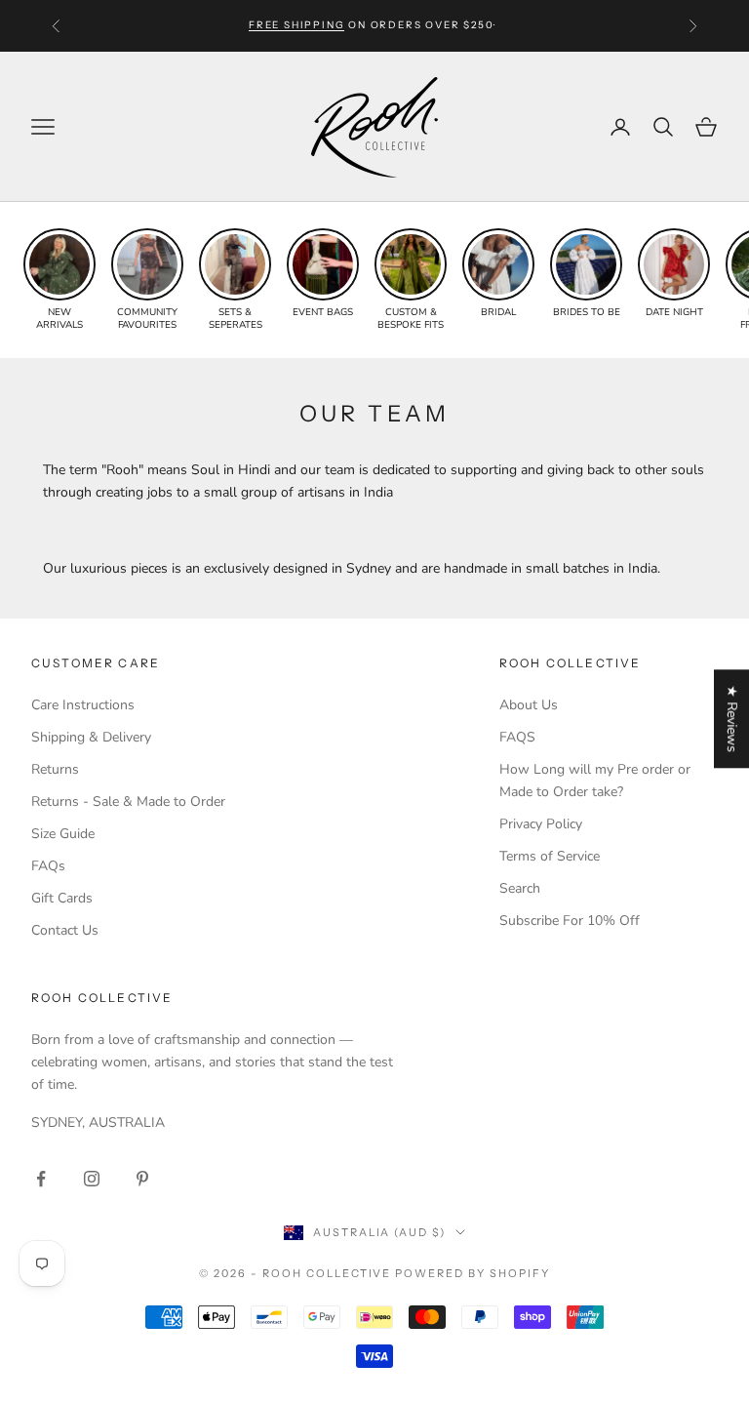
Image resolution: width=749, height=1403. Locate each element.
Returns (55, 769)
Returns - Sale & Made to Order (128, 801)
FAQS (517, 737)
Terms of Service (549, 856)
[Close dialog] (720, 892)
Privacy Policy (540, 824)
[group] (59, 280)
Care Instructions (83, 705)
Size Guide (63, 833)
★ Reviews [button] (732, 718)
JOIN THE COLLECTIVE (192, 1266)
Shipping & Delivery (91, 737)
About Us (528, 705)
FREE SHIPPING (296, 25)
